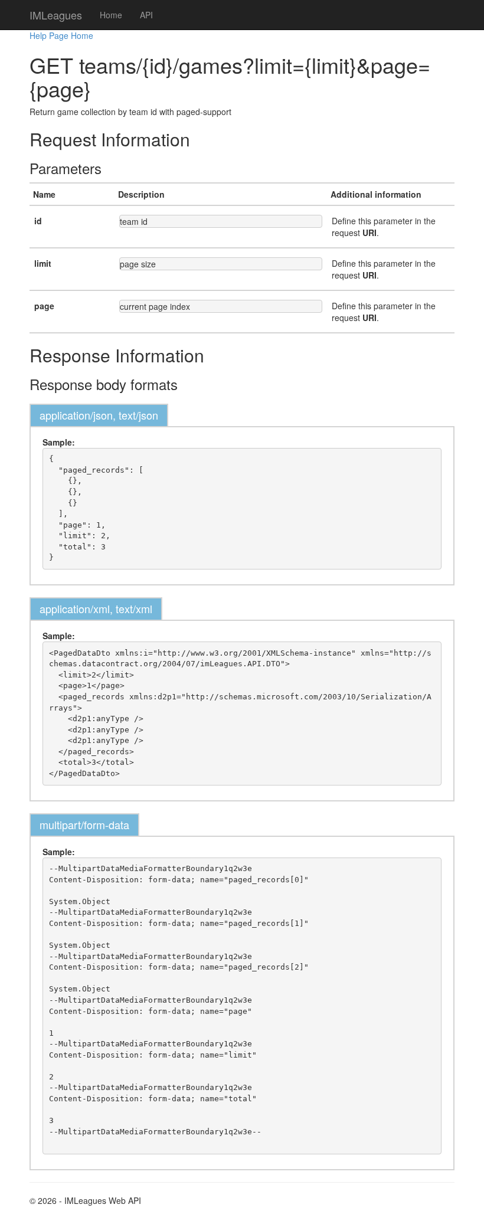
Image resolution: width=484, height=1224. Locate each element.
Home (111, 15)
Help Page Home (61, 35)
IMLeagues (56, 14)
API (146, 15)
